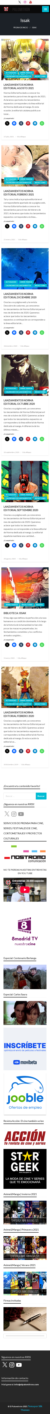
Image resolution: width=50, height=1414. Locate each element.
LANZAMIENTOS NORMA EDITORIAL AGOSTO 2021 (19, 86)
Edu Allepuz (21, 137)
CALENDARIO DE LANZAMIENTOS (18, 76)
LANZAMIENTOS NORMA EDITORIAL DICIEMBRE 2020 (20, 295)
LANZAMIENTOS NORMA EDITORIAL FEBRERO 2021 (19, 193)
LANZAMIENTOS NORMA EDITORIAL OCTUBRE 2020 (19, 402)
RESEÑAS (39, 605)
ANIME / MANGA (26, 73)
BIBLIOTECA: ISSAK (15, 613)
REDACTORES (40, 76)
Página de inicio (20, 28)
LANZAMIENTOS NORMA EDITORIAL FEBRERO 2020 (19, 714)
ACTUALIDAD (11, 73)
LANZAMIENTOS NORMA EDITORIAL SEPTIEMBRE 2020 (21, 508)
